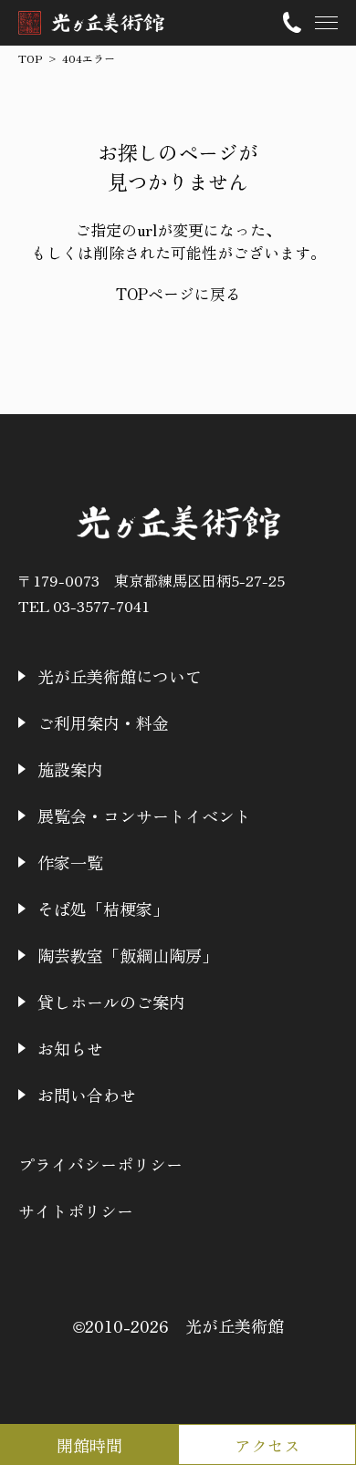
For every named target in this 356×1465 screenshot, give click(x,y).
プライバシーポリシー (100, 1164)
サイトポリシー (75, 1210)
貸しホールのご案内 (111, 1001)
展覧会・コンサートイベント (144, 815)
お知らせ (70, 1048)
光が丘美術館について (119, 676)
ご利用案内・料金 (103, 722)
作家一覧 (70, 862)
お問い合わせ (86, 1095)
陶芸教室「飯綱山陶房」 (127, 955)
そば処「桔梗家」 (103, 908)
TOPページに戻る (178, 293)
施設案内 (70, 769)
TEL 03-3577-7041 (84, 606)
